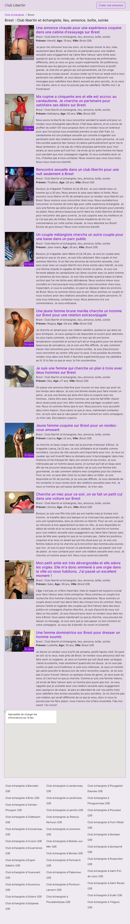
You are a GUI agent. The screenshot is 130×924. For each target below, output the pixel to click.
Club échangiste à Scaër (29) (105, 895)
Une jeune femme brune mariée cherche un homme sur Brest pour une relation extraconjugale (79, 313)
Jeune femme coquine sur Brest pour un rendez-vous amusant (76, 427)
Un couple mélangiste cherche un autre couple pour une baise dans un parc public (79, 236)
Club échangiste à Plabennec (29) (63, 875)
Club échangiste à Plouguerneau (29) (99, 800)
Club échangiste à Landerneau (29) (64, 788)
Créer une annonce (111, 5)
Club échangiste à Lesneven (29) (63, 831)
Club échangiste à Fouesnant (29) (22, 875)
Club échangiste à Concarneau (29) (23, 831)
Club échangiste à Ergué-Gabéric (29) (20, 862)
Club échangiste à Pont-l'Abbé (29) (106, 825)
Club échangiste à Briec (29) (22, 798)
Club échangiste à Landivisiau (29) (64, 800)
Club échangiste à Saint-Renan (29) (106, 885)
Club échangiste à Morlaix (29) (64, 853)
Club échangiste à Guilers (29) (23, 896)
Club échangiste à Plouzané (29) (104, 812)
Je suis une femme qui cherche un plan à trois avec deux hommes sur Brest (79, 370)
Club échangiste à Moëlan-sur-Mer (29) (64, 844)
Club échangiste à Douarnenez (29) (23, 850)
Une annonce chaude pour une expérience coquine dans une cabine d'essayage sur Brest (78, 30)
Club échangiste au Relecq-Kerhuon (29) (63, 819)
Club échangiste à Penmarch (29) (63, 862)
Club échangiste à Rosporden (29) (105, 861)
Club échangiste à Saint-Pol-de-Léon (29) (105, 873)
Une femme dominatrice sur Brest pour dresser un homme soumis (78, 634)
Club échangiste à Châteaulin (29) (22, 819)
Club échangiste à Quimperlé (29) (105, 849)
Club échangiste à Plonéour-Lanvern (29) (63, 887)
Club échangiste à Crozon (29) (23, 841)
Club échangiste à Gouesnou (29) (22, 887)
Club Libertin (15, 5)
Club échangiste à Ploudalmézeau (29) (58, 899)
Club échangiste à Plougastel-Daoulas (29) (106, 788)
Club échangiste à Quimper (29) (104, 837)
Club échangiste (14, 14)
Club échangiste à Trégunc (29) (104, 904)
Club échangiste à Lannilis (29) (64, 810)
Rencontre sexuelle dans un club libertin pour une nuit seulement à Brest (77, 171)
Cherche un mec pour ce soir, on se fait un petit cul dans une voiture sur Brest (79, 496)
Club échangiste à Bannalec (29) (22, 788)
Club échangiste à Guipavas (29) (22, 906)
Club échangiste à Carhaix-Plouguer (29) (21, 807)
